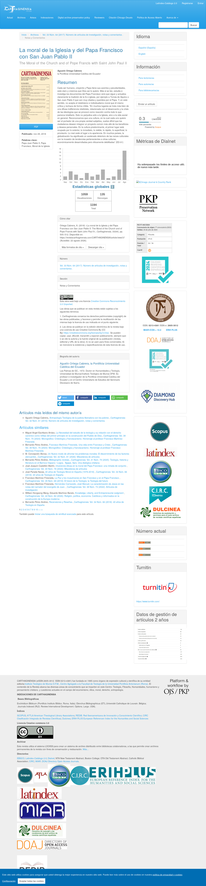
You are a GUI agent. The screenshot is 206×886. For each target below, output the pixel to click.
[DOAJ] (42, 844)
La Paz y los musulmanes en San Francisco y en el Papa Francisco (87, 477)
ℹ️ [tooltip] (112, 187)
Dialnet (51, 758)
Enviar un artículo (146, 103)
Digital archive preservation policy (74, 17)
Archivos (21, 17)
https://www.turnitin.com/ (148, 601)
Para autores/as (146, 84)
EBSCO (20, 758)
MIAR (38, 761)
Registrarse (187, 3)
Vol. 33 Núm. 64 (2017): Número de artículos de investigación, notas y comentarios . (83, 34)
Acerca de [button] (171, 17)
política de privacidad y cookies (167, 874)
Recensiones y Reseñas (61, 501)
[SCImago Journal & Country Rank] (153, 181)
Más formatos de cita (72, 247)
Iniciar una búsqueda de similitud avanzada (55, 513)
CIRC (31, 761)
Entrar (201, 3)
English (142, 53)
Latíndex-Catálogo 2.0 (166, 3)
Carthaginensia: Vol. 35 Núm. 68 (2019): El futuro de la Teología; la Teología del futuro (66, 480)
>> (41, 509)
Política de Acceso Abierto (149, 17)
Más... (86, 749)
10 (37, 509)
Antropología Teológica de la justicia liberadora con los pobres (79, 417)
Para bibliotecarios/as (149, 90)
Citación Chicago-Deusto (121, 17)
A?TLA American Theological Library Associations (50, 715)
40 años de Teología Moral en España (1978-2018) (70, 471)
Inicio (24, 34)
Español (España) (147, 47)
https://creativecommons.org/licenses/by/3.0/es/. (87, 332)
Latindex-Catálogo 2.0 (36, 758)
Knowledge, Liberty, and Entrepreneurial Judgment (99, 492)
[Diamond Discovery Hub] (158, 395)
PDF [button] (36, 126)
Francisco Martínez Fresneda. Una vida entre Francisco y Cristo (80, 444)
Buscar (193, 25)
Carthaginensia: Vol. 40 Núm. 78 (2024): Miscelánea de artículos (56, 468)
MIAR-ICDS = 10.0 (152, 329)
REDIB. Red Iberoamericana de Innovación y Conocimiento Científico (109, 715)
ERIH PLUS (171, 329)
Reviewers (99, 17)
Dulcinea (66, 718)
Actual (10, 17)
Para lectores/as (146, 77)
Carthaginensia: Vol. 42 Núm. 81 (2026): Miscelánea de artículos (69, 456)
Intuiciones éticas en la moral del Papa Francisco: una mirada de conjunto (91, 465)
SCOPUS (21, 715)
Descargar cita (95, 247)
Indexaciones (47, 17)
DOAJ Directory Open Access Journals (60, 761)
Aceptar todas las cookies (31, 881)
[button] (65, 397)
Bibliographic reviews (59, 459)
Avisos (33, 17)
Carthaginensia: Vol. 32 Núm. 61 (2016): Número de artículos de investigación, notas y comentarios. (75, 419)
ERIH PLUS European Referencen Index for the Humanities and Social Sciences (110, 718)
